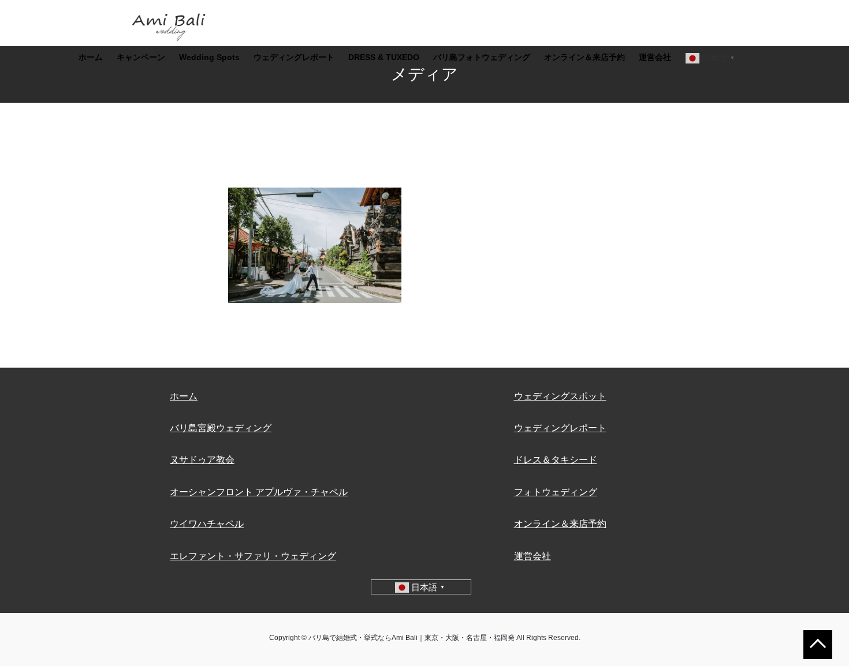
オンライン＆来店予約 (560, 524)
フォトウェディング (555, 492)
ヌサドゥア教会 (202, 460)
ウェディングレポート (560, 428)
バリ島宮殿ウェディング (220, 428)
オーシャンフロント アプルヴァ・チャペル (259, 492)
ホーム (184, 396)
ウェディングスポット (560, 396)
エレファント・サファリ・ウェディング (253, 556)
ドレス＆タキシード (555, 460)
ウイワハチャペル (207, 524)
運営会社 (532, 556)
